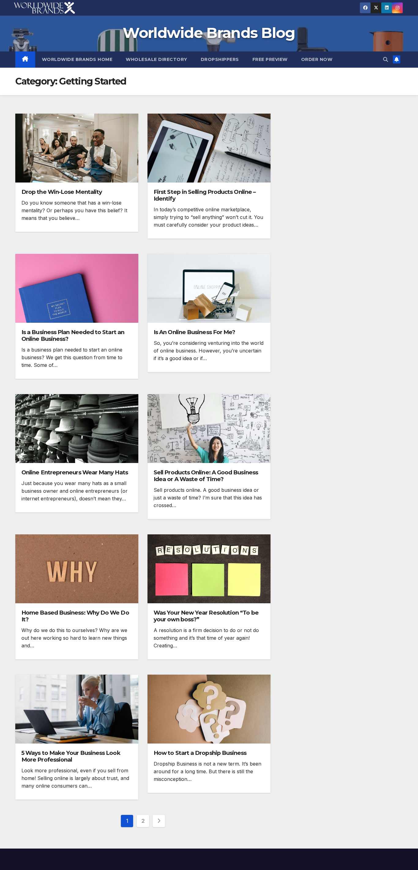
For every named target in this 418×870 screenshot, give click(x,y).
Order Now (317, 59)
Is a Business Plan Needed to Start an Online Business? (72, 335)
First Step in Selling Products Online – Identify (205, 195)
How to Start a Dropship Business (200, 752)
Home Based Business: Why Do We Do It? (75, 616)
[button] (385, 59)
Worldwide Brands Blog (209, 33)
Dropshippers (220, 59)
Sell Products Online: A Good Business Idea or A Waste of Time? (206, 476)
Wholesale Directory (156, 59)
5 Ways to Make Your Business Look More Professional (70, 756)
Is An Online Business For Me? (194, 332)
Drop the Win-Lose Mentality (61, 191)
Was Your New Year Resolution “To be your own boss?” (206, 616)
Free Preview (270, 59)
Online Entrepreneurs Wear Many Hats (74, 472)
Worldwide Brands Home (77, 59)
